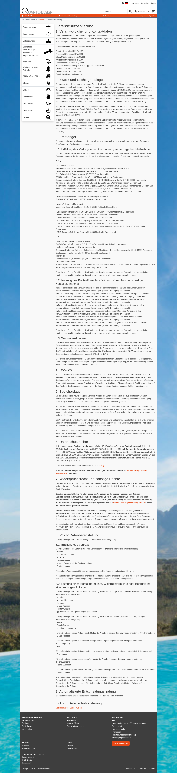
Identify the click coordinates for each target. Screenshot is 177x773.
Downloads (72, 748)
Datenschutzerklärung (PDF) (68, 708)
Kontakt (153, 3)
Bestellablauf (27, 726)
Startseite (41, 20)
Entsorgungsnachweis (121, 738)
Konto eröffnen (73, 723)
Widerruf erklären (121, 743)
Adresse (25, 745)
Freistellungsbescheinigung (124, 735)
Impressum (135, 3)
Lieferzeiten (27, 729)
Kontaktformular (118, 729)
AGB (114, 720)
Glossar (70, 745)
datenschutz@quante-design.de (127, 503)
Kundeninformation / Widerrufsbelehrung (129, 723)
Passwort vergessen (75, 726)
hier (100, 466)
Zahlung (25, 723)
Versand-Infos (28, 720)
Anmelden (71, 720)
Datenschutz (145, 3)
